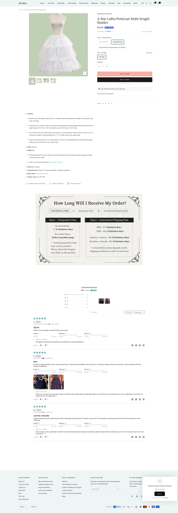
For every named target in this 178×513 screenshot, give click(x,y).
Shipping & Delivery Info (45, 484)
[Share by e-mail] (111, 103)
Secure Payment (75, 183)
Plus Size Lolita (83, 3)
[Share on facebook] (132, 345)
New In (42, 3)
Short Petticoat (104, 42)
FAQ (20, 493)
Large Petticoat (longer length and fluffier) (112, 47)
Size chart (149, 52)
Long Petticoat (117, 42)
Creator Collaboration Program (71, 487)
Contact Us (22, 487)
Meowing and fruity (104, 14)
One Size (101, 57)
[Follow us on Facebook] (131, 496)
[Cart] (158, 3)
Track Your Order (24, 484)
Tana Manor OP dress (55, 162)
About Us (21, 481)
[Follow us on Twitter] (137, 496)
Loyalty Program (67, 490)
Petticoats (94, 3)
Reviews (64, 481)
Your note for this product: (105, 94)
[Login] (150, 3)
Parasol (103, 3)
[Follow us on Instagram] (142, 496)
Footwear (111, 3)
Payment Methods (44, 487)
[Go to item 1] (101, 301)
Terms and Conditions (45, 490)
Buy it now (124, 79)
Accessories (127, 3)
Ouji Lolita (51, 3)
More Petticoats (24, 499)
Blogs (64, 496)
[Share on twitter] (136, 345)
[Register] (118, 489)
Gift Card (21, 496)
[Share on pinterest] (140, 345)
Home (20, 9)
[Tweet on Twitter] (108, 103)
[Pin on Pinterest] (105, 103)
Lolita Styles (61, 3)
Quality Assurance (58, 183)
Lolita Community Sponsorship (71, 493)
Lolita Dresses (72, 3)
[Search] (146, 3)
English (22, 506)
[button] (76, 294)
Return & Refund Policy (45, 481)
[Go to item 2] (107, 301)
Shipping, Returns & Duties (37, 183)
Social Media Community (70, 484)
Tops (118, 3)
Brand (135, 3)
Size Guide (22, 490)
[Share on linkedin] (143, 345)
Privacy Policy (42, 493)
